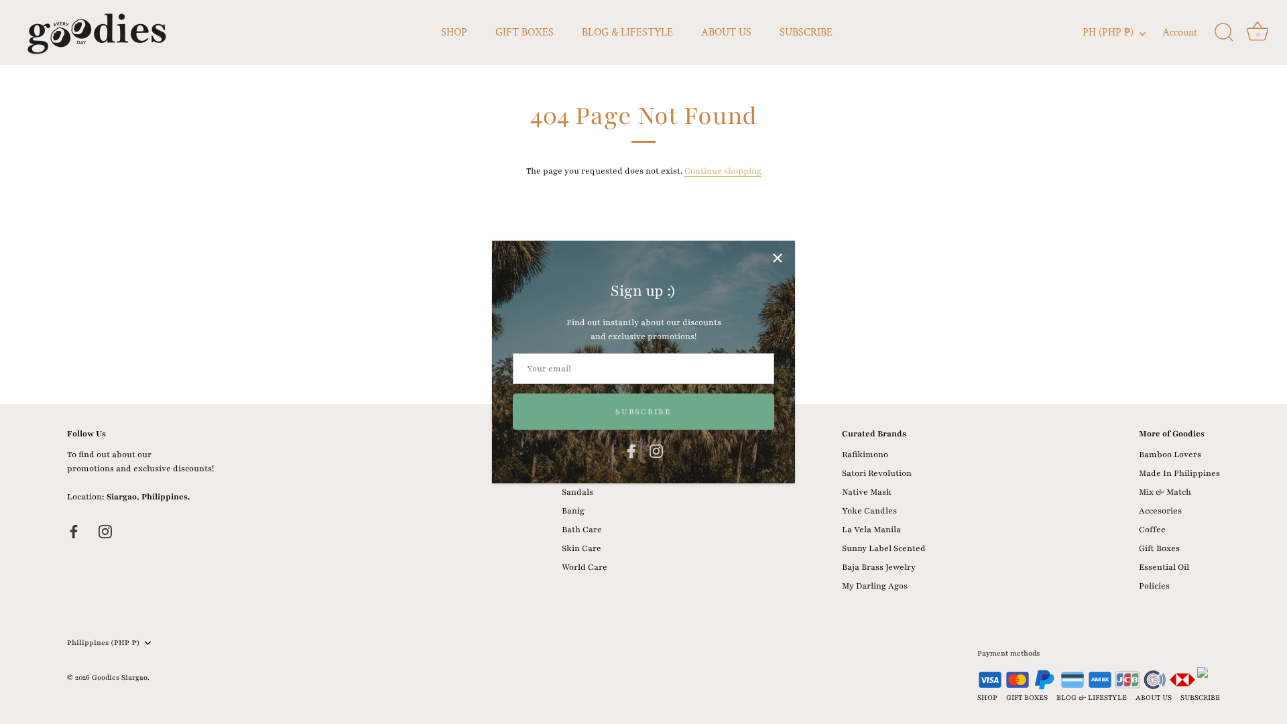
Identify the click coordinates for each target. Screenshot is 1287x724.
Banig (573, 510)
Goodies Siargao (119, 677)
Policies (1154, 586)
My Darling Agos (875, 586)
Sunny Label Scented (884, 548)
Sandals (577, 492)
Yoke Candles (869, 510)
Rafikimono (865, 454)
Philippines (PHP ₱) (103, 643)
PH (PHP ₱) (1108, 33)
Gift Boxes (1159, 548)
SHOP (454, 32)
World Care (584, 567)
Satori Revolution (877, 473)
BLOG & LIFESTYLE (627, 32)
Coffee (1152, 529)
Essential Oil (1164, 567)
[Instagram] (656, 450)
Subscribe (643, 411)
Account (1179, 32)
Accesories (1160, 510)
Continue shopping (722, 171)
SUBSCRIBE (806, 32)
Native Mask (867, 492)
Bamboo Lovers (1170, 454)
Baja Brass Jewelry (879, 567)
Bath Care (582, 529)
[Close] (777, 258)
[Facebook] (631, 450)
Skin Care (581, 548)
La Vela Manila (871, 529)
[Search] (1224, 33)
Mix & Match (1165, 492)
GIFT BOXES (524, 32)
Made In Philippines (1179, 473)
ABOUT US (726, 32)
